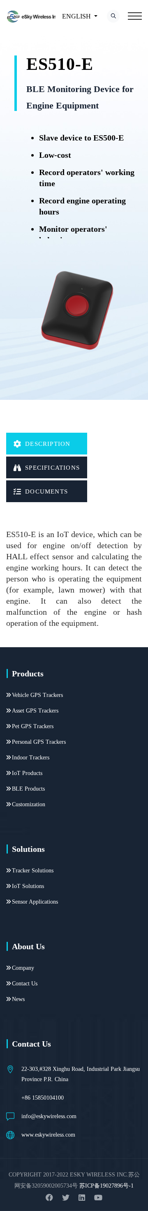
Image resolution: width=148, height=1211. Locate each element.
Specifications (52, 467)
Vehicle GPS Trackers (37, 695)
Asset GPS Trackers (35, 711)
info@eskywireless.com (48, 1116)
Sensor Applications (35, 902)
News (18, 999)
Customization (28, 804)
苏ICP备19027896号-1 (106, 1186)
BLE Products (28, 789)
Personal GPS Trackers (39, 742)
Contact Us (24, 983)
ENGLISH (76, 16)
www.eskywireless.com (48, 1135)
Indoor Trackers (30, 757)
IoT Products (27, 773)
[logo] (33, 16)
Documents (46, 491)
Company (23, 968)
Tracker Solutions (32, 870)
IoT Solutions (28, 886)
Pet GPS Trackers (32, 726)
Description (47, 444)
